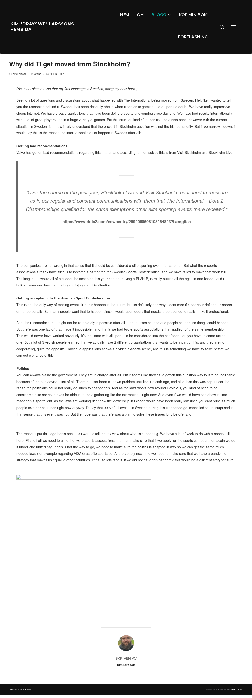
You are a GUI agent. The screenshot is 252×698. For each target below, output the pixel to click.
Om (140, 15)
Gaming (36, 74)
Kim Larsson (20, 74)
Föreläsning (193, 37)
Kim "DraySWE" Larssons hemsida (42, 26)
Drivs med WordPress (20, 689)
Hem (124, 15)
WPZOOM (237, 689)
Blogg (158, 15)
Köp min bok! (193, 15)
